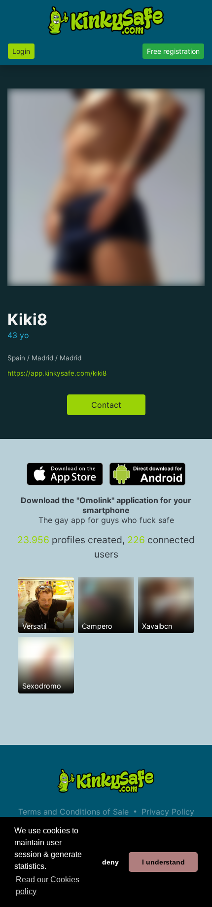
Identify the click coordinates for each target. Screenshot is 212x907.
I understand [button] (163, 862)
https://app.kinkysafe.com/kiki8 (56, 373)
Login (21, 51)
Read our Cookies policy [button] (47, 885)
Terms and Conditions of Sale (73, 812)
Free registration (173, 51)
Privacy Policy (167, 812)
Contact (106, 405)
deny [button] (110, 862)
